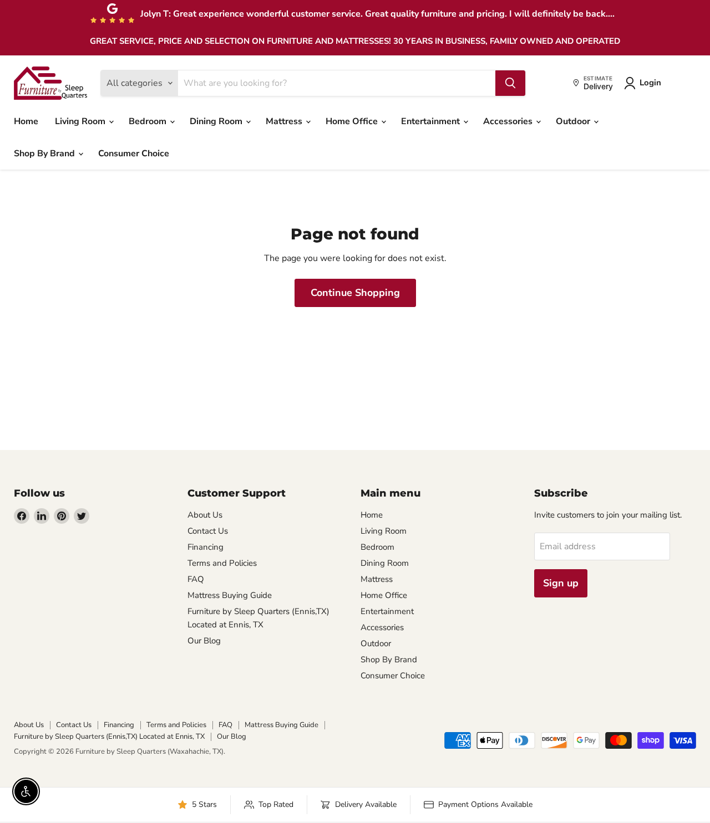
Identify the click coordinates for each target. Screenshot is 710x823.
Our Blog (204, 640)
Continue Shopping (355, 292)
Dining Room (217, 121)
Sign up (561, 583)
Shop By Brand (45, 153)
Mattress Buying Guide (229, 595)
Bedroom (149, 121)
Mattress (285, 121)
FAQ (195, 579)
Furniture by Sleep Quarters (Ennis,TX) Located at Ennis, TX (109, 737)
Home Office (353, 121)
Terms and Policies (222, 563)
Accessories (509, 121)
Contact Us (207, 530)
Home (26, 121)
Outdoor (574, 121)
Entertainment (431, 121)
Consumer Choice (133, 153)
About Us (204, 514)
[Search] (510, 83)
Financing (205, 547)
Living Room (81, 121)
